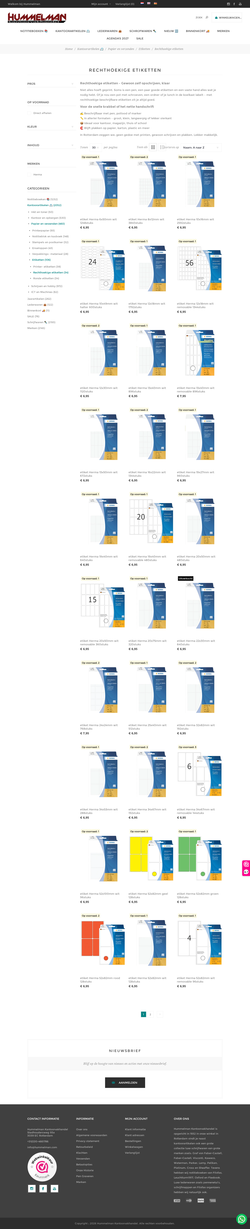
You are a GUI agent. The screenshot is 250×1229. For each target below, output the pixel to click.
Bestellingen (133, 1141)
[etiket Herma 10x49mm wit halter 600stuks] (103, 268)
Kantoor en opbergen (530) (48, 217)
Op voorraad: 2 (139, 157)
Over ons (82, 1129)
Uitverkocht (186, 578)
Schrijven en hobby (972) (46, 286)
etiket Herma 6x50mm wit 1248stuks (98, 221)
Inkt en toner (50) (42, 211)
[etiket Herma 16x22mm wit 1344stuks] (151, 437)
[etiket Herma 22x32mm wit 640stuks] (200, 605)
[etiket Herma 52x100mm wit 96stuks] (103, 858)
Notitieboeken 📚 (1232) (42, 199)
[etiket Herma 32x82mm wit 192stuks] (200, 690)
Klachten (81, 1152)
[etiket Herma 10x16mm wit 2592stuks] (200, 184)
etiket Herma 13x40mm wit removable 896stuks (195, 389)
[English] (149, 3)
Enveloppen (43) (42, 248)
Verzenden (83, 1158)
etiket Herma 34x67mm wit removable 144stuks (196, 811)
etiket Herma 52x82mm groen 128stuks (198, 895)
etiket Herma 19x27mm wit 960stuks (195, 474)
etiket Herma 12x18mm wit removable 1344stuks (195, 305)
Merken (81, 1182)
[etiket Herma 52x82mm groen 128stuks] (200, 858)
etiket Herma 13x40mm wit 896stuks (147, 389)
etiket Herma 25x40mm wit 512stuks (148, 726)
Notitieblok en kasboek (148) (50, 236)
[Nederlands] (142, 3)
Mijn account (99, 3)
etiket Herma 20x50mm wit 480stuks (196, 558)
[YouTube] (54, 1188)
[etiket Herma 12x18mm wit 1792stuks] (151, 268)
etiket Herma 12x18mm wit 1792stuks (147, 305)
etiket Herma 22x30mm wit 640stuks (196, 642)
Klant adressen (134, 1135)
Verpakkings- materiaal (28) (50, 253)
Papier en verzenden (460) (48, 223)
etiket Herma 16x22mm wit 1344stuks (147, 474)
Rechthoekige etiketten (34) (50, 272)
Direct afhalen (42, 113)
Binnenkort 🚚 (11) (38, 310)
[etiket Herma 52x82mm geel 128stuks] (151, 858)
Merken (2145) (36, 328)
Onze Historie (85, 1170)
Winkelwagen (134, 1146)
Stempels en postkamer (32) (50, 242)
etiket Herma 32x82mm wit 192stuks (196, 726)
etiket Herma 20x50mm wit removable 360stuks (99, 642)
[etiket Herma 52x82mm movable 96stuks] (200, 942)
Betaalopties (84, 1164)
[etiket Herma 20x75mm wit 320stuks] (151, 605)
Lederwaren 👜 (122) (40, 304)
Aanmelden (128, 1082)
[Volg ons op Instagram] (32, 1188)
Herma (37, 174)
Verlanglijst (132, 1152)
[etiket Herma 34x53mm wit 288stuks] (103, 774)
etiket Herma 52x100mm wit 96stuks (100, 895)
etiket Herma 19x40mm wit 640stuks (99, 558)
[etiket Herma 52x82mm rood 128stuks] (103, 942)
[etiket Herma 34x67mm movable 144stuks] (200, 774)
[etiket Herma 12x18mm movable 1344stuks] (200, 268)
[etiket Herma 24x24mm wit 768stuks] (103, 690)
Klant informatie (135, 1129)
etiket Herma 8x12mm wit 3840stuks (146, 221)
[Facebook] (43, 1188)
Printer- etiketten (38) (47, 266)
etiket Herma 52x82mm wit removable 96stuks (196, 979)
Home (69, 49)
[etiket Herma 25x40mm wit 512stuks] (151, 690)
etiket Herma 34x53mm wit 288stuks (99, 811)
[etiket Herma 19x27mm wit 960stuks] (200, 437)
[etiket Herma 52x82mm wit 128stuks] (151, 942)
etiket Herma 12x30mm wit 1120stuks (99, 389)
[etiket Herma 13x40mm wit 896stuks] (151, 352)
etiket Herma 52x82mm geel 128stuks (148, 895)
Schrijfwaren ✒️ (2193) (41, 322)
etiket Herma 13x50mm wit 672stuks (99, 474)
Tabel (153, 147)
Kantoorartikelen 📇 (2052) (44, 205)
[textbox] (193, 17)
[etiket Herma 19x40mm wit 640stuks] (103, 521)
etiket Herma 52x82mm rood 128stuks (100, 979)
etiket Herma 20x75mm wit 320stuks (148, 642)
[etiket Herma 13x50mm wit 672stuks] (103, 437)
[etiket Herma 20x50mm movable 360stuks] (103, 605)
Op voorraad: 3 (187, 747)
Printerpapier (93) (43, 230)
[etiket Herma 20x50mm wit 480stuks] (200, 521)
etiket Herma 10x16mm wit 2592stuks (195, 221)
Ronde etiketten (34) (46, 278)
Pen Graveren (84, 1176)
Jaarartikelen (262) (39, 298)
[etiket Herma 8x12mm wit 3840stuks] (151, 184)
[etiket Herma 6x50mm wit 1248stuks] (103, 184)
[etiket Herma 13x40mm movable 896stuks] (200, 352)
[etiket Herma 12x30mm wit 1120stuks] (103, 352)
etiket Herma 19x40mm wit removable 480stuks (147, 558)
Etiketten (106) (41, 259)
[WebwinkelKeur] (42, 1167)
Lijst (162, 147)
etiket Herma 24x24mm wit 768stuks (99, 726)
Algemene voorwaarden (91, 1135)
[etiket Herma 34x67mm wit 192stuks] (151, 774)
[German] (155, 3)
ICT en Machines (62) (44, 291)
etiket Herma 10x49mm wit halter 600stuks (99, 305)
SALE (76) (33, 316)
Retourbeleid (84, 1146)
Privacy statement (87, 1141)
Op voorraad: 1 (90, 157)
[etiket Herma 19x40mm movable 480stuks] (151, 521)
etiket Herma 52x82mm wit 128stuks (147, 979)
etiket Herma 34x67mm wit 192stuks (147, 811)
